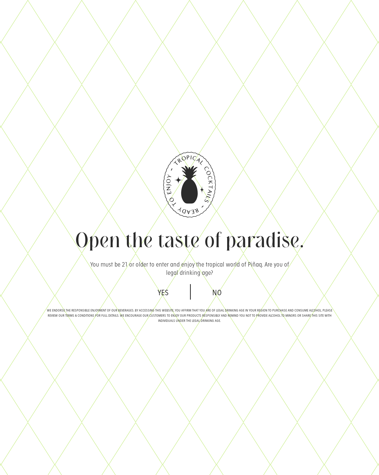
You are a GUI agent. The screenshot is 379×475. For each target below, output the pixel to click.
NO (217, 292)
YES (163, 292)
